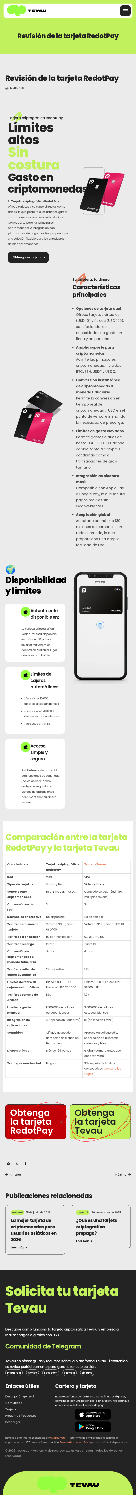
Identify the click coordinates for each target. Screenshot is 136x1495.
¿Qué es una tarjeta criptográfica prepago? (96, 1226)
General (17, 1212)
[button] (28, 257)
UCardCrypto (58, 1437)
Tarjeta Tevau (95, 864)
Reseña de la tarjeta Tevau (75, 1442)
